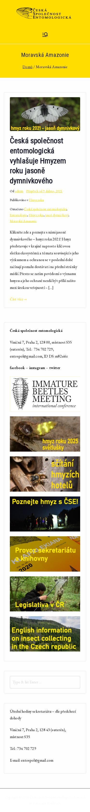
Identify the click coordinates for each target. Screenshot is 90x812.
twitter (54, 367)
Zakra (36, 803)
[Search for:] (45, 682)
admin (19, 191)
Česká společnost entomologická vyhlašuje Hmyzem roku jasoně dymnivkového (38, 160)
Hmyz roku (36, 200)
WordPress (53, 803)
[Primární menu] (45, 35)
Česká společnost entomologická (45, 209)
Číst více (16, 299)
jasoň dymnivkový (57, 215)
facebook (17, 367)
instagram (37, 367)
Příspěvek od (44, 191)
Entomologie (18, 215)
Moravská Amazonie (23, 221)
